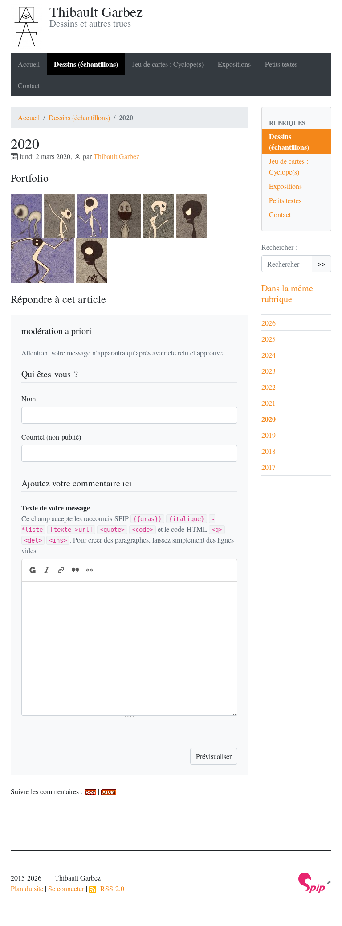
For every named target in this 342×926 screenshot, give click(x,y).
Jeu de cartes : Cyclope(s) (168, 64)
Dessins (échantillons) (86, 64)
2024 (268, 354)
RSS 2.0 (110, 888)
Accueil (29, 64)
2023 (268, 370)
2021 (268, 403)
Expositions (234, 64)
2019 (268, 435)
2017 (268, 467)
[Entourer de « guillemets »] (89, 570)
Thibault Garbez (116, 156)
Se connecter (66, 888)
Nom (28, 398)
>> (322, 263)
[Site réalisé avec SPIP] (314, 882)
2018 (268, 451)
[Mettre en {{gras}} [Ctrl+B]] (32, 570)
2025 (268, 338)
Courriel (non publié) (51, 436)
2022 (268, 387)
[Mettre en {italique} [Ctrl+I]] (47, 570)
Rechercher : (279, 247)
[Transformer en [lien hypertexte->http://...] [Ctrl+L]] (61, 570)
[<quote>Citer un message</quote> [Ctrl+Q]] (75, 570)
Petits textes (281, 64)
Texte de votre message (55, 507)
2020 (268, 419)
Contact (29, 85)
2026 (268, 322)
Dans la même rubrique (287, 293)
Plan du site (27, 888)
